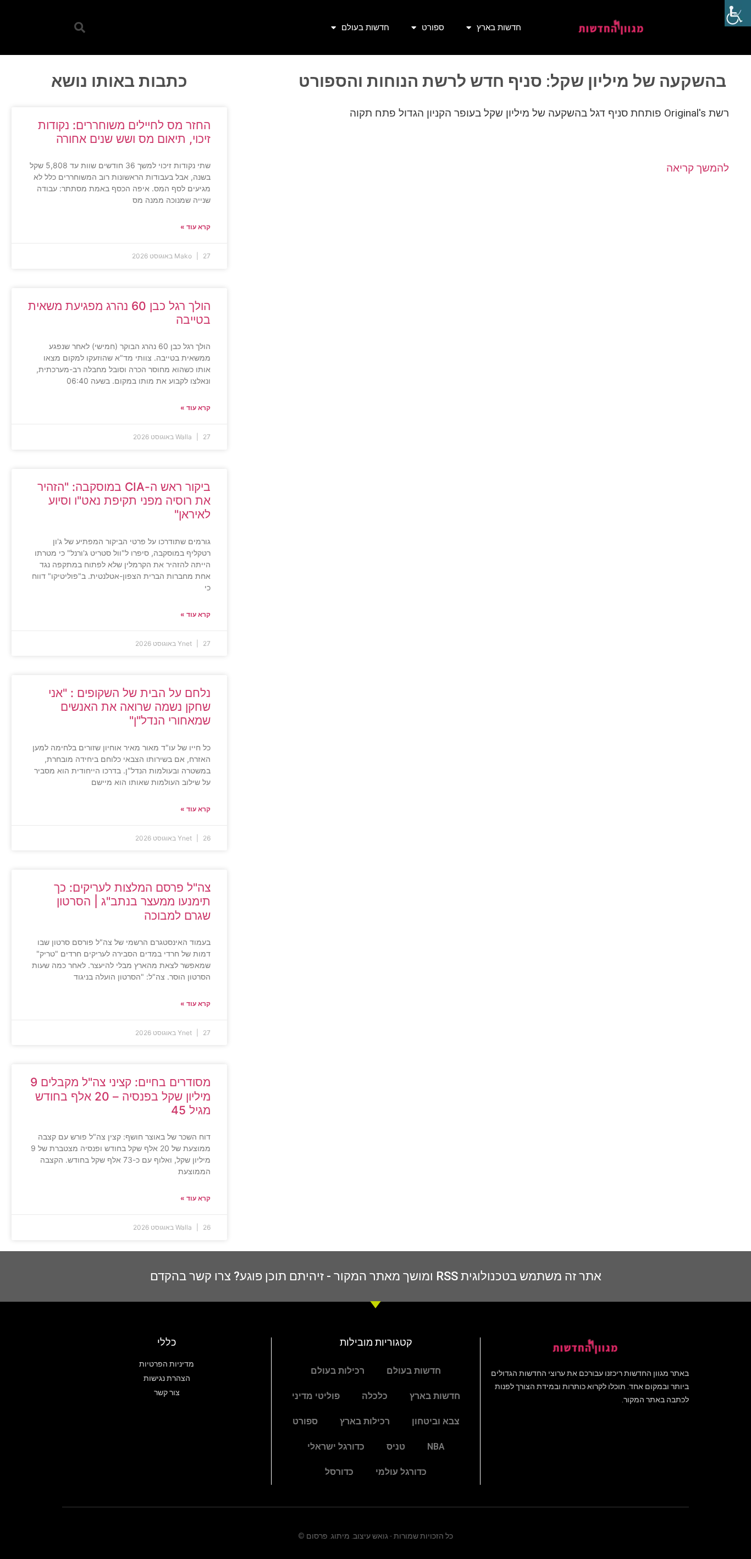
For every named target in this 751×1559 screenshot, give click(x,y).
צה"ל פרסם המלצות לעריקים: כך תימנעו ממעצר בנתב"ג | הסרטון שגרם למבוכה (132, 901)
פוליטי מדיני (316, 1396)
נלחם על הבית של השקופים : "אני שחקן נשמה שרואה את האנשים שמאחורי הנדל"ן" (129, 706)
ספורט (433, 27)
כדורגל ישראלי (336, 1446)
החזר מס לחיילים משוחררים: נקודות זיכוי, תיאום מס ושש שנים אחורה (124, 132)
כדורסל (339, 1472)
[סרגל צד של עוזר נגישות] (738, 13)
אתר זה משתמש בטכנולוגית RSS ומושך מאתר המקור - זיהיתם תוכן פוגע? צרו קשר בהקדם (375, 1276)
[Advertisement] (489, 272)
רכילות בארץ (365, 1421)
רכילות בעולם (338, 1370)
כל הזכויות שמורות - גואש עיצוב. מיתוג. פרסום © (375, 1536)
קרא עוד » (195, 227)
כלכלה (375, 1396)
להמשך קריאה (697, 168)
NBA (436, 1446)
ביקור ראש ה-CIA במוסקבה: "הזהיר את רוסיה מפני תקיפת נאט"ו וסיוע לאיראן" (124, 500)
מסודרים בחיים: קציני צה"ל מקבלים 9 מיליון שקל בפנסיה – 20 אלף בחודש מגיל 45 (120, 1095)
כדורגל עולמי (401, 1472)
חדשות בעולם (365, 27)
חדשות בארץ (499, 27)
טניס (395, 1446)
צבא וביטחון (436, 1421)
